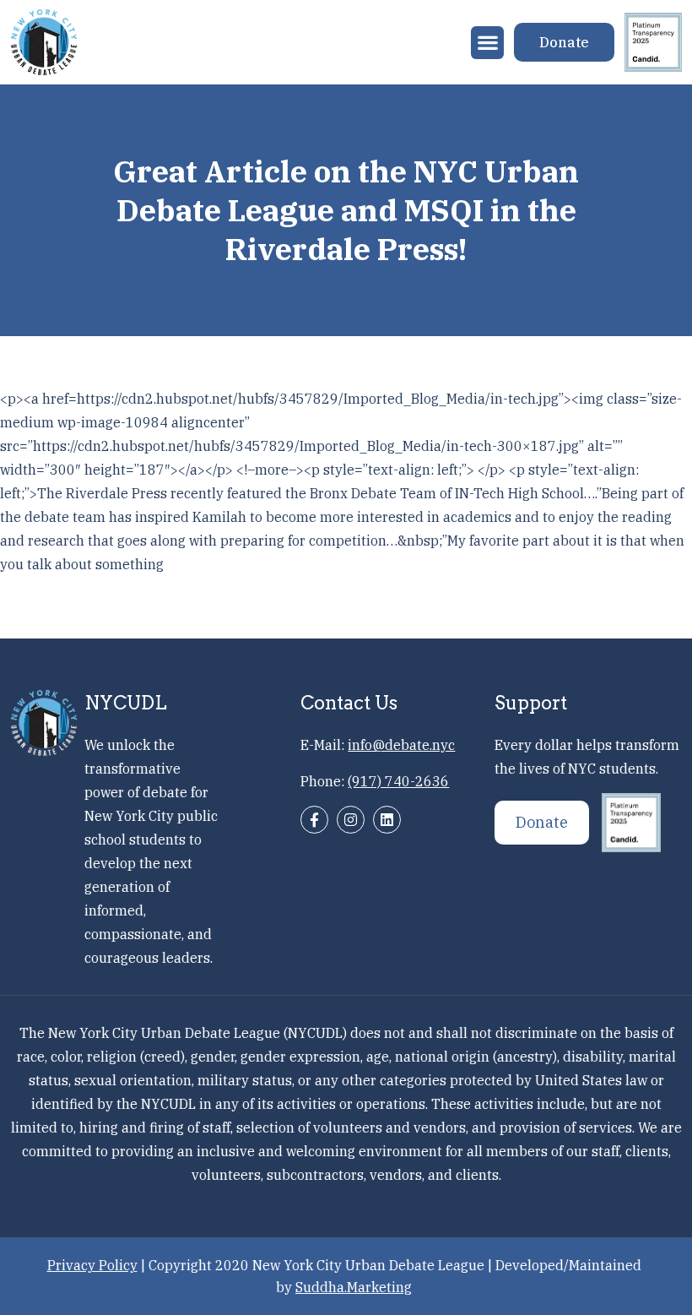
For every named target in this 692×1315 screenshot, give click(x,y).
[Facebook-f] (314, 820)
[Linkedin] (387, 820)
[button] (487, 42)
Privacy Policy (92, 1265)
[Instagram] (351, 820)
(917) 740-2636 (398, 781)
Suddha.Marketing (353, 1287)
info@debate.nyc (401, 744)
